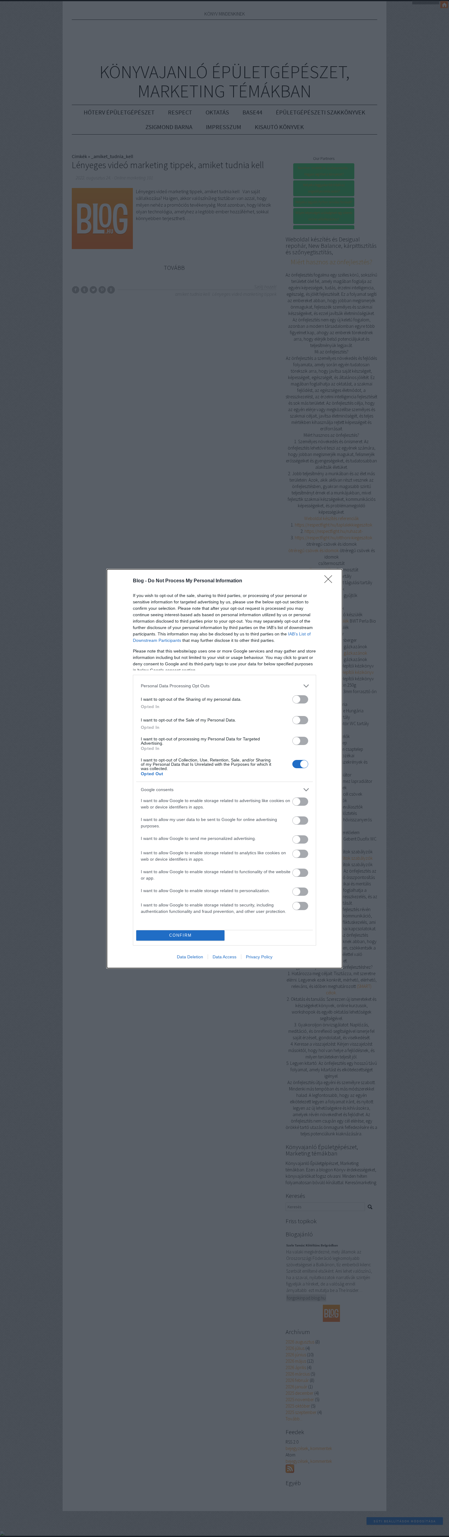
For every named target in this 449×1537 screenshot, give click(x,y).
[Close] (330, 581)
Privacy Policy (259, 956)
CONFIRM (180, 935)
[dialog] (224, 768)
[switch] (300, 699)
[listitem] (224, 686)
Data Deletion (190, 956)
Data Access (224, 956)
